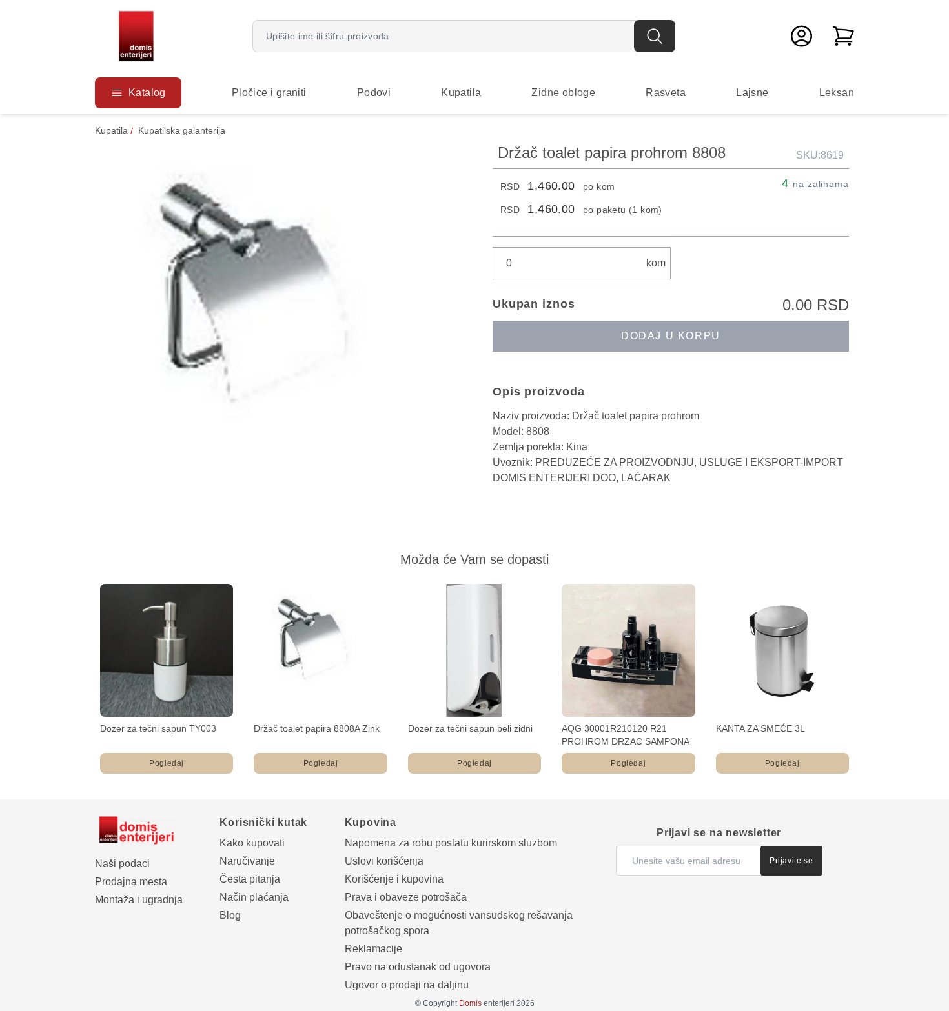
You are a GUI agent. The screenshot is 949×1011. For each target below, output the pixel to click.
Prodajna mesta (131, 881)
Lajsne (752, 92)
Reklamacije (373, 948)
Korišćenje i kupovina (394, 879)
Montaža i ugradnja (139, 899)
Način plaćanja (254, 897)
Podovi (374, 92)
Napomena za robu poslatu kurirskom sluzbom (451, 842)
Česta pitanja (249, 879)
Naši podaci (122, 863)
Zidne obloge (563, 92)
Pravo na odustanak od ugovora (418, 966)
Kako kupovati (252, 842)
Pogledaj (166, 763)
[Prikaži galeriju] (275, 323)
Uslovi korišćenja (384, 861)
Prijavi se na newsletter (719, 832)
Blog (230, 915)
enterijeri (487, 1003)
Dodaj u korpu (670, 335)
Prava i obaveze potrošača (406, 897)
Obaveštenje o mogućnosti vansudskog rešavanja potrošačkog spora (459, 923)
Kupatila (461, 92)
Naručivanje (247, 861)
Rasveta (666, 92)
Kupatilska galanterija (181, 130)
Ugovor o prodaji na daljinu (407, 984)
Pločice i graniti (269, 92)
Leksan (836, 92)
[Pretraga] (654, 36)
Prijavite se (791, 860)
